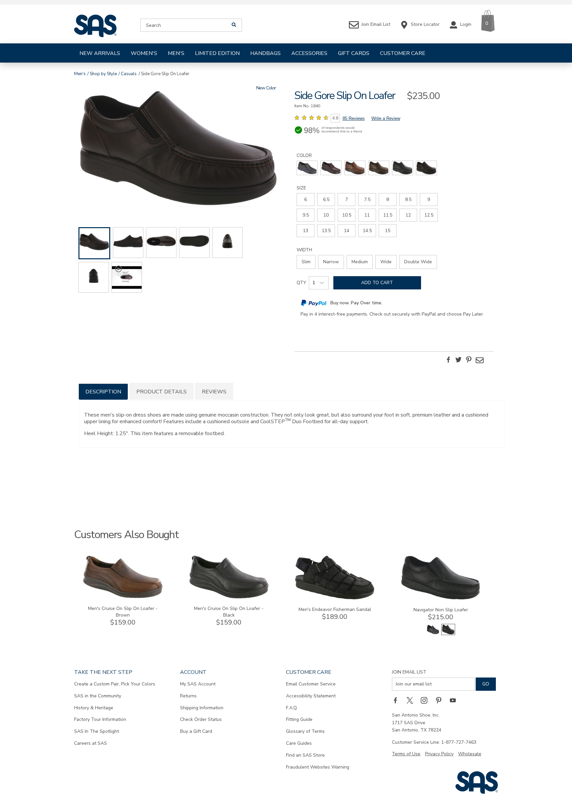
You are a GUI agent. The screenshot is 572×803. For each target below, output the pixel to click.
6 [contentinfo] (305, 199)
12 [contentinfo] (408, 215)
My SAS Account (197, 684)
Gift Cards (353, 53)
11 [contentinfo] (367, 215)
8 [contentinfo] (387, 199)
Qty (301, 282)
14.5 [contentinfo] (367, 230)
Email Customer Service (311, 684)
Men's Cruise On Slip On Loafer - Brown (123, 611)
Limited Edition (217, 53)
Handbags (265, 53)
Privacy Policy (439, 754)
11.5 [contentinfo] (387, 215)
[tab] (103, 391)
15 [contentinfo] (387, 230)
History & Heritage (93, 708)
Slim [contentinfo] (306, 262)
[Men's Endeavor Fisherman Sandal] (335, 598)
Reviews (214, 391)
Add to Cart (377, 282)
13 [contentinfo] (305, 230)
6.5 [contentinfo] (326, 199)
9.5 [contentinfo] (306, 215)
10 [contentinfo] (326, 215)
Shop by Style (103, 74)
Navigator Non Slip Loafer (440, 610)
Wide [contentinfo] (386, 262)
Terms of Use (406, 754)
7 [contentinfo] (346, 199)
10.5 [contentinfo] (346, 215)
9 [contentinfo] (428, 199)
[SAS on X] (412, 700)
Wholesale (469, 754)
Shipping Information (201, 708)
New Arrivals (99, 53)
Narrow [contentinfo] (331, 262)
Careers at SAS (90, 743)
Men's (176, 53)
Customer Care (402, 53)
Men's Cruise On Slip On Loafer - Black (228, 611)
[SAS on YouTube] (455, 700)
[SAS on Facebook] (397, 700)
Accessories (309, 53)
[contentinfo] (307, 168)
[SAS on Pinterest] (441, 700)
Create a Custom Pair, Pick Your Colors (114, 684)
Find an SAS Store (305, 755)
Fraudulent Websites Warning (317, 767)
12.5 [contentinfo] (428, 215)
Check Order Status (201, 719)
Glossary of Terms (305, 731)
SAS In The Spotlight (96, 731)
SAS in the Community (97, 696)
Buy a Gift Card (196, 731)
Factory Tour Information (100, 719)
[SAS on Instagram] (426, 700)
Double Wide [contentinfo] (418, 262)
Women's (144, 53)
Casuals (129, 74)
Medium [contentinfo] (360, 262)
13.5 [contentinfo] (326, 230)
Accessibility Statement (311, 696)
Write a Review (385, 118)
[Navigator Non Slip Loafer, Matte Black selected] (448, 633)
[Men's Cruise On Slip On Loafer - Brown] (123, 597)
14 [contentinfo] (346, 230)
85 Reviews (354, 118)
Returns (188, 696)
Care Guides (299, 743)
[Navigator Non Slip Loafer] (441, 598)
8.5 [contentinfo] (408, 199)
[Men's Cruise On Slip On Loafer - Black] (229, 597)
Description (103, 391)
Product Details (161, 391)
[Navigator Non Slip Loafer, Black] (433, 633)
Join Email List (409, 672)
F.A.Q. (292, 708)
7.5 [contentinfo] (367, 199)
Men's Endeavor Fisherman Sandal (335, 609)
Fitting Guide (299, 719)
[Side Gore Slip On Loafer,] (178, 149)
